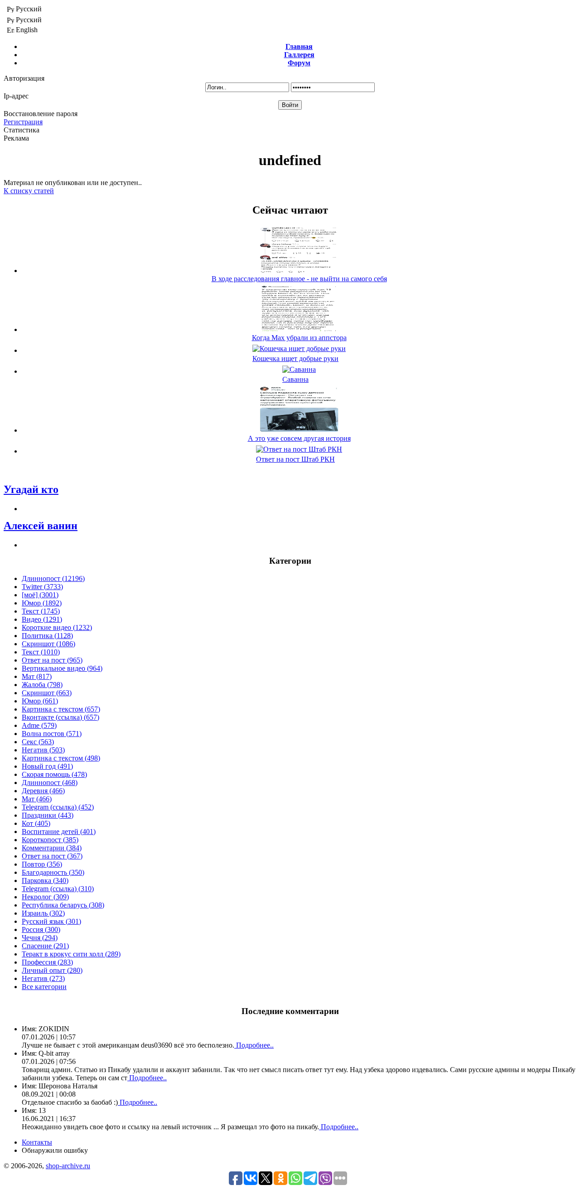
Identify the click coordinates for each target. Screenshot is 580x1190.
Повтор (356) (42, 864)
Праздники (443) (47, 815)
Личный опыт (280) (52, 970)
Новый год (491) (47, 766)
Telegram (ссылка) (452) (58, 807)
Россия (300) (41, 929)
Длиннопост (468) (49, 782)
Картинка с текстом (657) (61, 709)
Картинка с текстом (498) (61, 758)
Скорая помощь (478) (54, 774)
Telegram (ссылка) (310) (58, 888)
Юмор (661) (40, 701)
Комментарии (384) (52, 848)
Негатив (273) (43, 978)
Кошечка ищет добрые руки (295, 358)
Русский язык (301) (51, 921)
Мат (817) (37, 676)
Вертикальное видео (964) (62, 668)
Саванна (295, 379)
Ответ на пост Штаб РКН (295, 459)
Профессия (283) (47, 962)
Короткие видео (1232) (57, 627)
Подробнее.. (254, 1045)
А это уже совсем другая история (299, 438)
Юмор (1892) (42, 603)
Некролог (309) (45, 897)
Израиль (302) (43, 913)
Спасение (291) (45, 946)
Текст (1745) (41, 611)
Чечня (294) (40, 937)
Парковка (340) (45, 880)
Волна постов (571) (52, 733)
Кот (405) (36, 823)
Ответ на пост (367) (52, 856)
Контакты (37, 1142)
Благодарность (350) (53, 872)
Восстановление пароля (40, 113)
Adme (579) (39, 725)
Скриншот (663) (47, 693)
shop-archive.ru (68, 1166)
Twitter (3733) (42, 586)
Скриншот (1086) (48, 644)
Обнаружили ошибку (55, 1150)
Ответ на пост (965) (52, 660)
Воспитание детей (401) (59, 831)
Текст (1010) (41, 652)
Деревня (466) (43, 791)
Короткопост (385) (50, 840)
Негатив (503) (43, 750)
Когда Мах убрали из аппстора (299, 337)
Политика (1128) (47, 635)
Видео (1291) (42, 619)
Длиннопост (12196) (53, 578)
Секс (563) (38, 742)
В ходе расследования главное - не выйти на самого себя (299, 279)
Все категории (44, 986)
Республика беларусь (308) (63, 905)
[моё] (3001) (40, 595)
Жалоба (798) (42, 684)
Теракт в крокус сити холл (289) (71, 954)
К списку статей (29, 191)
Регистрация (23, 122)
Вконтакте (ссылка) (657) (60, 717)
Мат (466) (37, 799)
